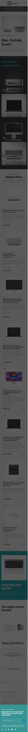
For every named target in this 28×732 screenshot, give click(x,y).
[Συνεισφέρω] (22, 720)
